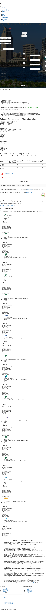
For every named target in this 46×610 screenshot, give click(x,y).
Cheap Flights (5, 588)
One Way (24, 34)
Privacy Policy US (7, 598)
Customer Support (3, 5)
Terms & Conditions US (8, 602)
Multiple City (24, 36)
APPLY (23, 85)
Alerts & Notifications (6, 10)
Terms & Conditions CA (8, 603)
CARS (3, 15)
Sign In (3, 7)
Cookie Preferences (7, 601)
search (39, 105)
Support (3, 11)
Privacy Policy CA (7, 600)
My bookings (4, 9)
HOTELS (4, 14)
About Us (5, 597)
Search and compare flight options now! (7, 205)
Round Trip (24, 33)
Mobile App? (29, 192)
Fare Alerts (29, 189)
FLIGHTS (4, 13)
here (34, 582)
